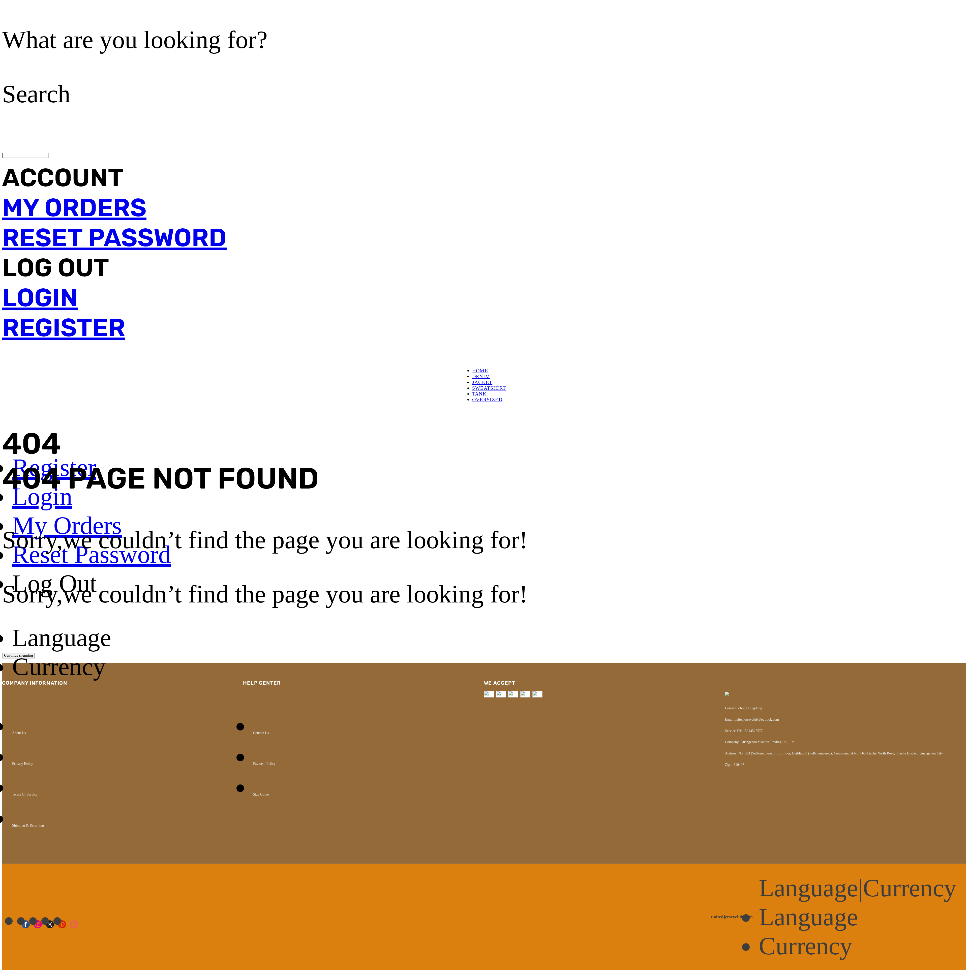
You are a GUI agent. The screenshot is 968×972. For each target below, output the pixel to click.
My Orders (74, 208)
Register (63, 328)
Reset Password (114, 238)
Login (40, 298)
